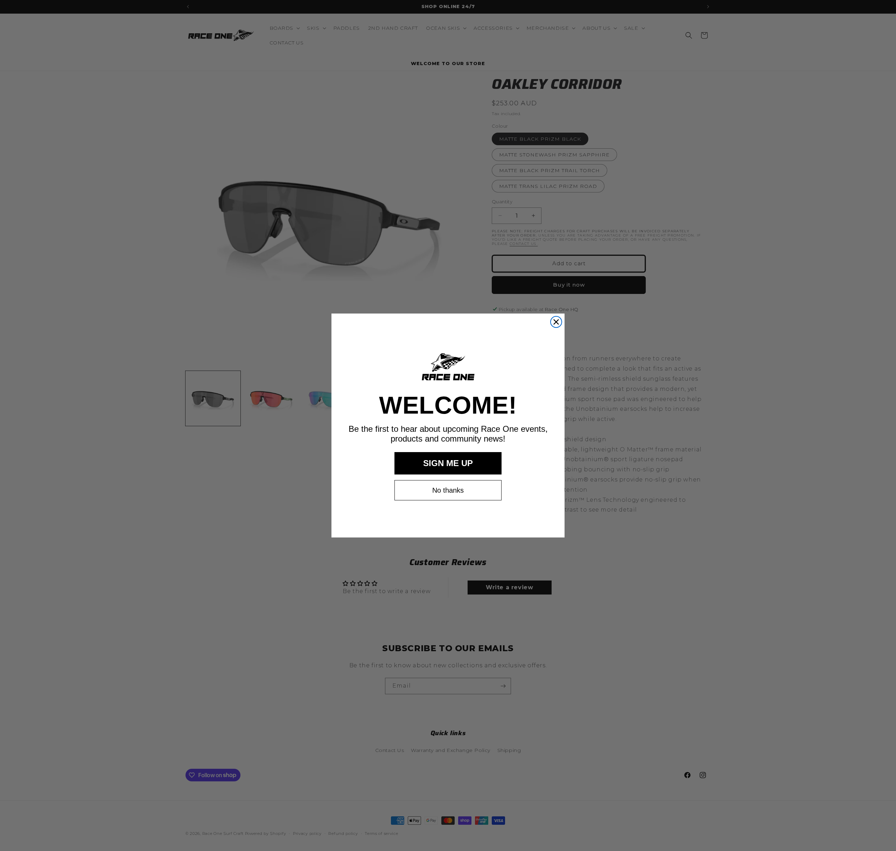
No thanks (448, 490)
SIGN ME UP (448, 463)
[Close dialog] (556, 322)
